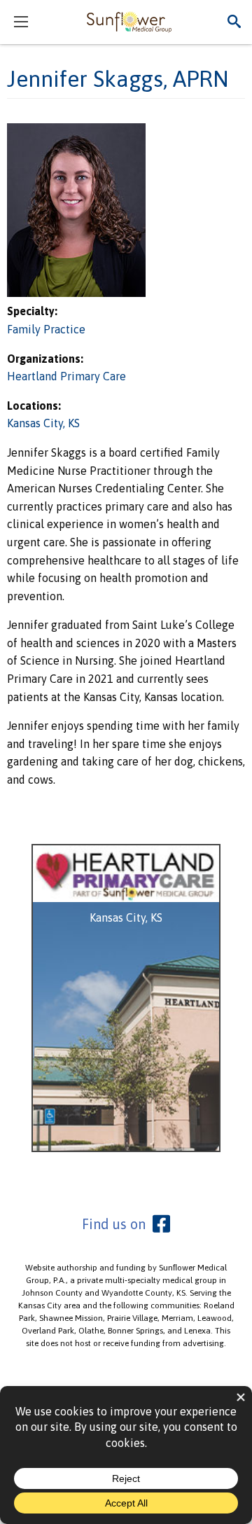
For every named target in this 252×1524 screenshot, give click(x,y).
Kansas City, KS (43, 423)
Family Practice (46, 329)
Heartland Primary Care (66, 376)
